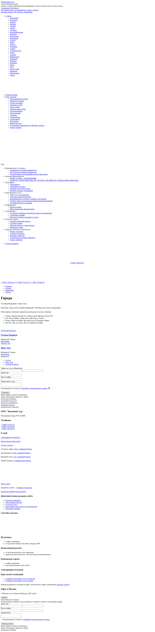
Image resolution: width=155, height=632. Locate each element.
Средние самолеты (17, 234)
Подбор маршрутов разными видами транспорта (29, 174)
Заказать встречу (63, 585)
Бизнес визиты (15, 127)
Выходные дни (16, 123)
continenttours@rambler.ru (10, 437)
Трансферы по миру (17, 187)
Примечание (6, 613)
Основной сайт (11, 504)
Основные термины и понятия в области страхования (31, 213)
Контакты (14, 8)
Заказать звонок (7, 445)
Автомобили (15, 184)
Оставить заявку (16, 223)
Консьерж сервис (16, 227)
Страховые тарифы (17, 215)
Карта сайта (5, 484)
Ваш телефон (6, 377)
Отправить (5, 392)
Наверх (4, 597)
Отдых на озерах (16, 103)
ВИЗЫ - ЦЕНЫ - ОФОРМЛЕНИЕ (23, 178)
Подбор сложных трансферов (21, 191)
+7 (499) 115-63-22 (23, 282)
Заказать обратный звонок (20, 221)
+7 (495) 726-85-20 (37, 282)
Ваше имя (5, 373)
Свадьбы (13, 115)
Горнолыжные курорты (19, 99)
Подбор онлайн (11, 95)
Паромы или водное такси (20, 189)
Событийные (15, 117)
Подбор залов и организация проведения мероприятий (31, 201)
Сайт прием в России (13, 502)
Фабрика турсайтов (24, 488)
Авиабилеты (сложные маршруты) (23, 170)
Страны (8, 16)
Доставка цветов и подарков (21, 203)
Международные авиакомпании (22, 209)
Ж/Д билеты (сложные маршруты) (23, 172)
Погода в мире (15, 207)
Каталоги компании (13, 500)
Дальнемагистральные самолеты (22, 238)
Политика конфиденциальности (13, 492)
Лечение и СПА (16, 105)
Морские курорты (17, 101)
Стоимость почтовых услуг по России (20, 579)
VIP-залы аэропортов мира (20, 197)
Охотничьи (14, 121)
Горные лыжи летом (18, 109)
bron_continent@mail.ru (23, 449)
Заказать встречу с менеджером (22, 225)
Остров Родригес (9, 335)
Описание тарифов (12, 509)
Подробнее (5, 341)
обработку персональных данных (35, 388)
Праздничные (15, 113)
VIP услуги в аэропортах (19, 195)
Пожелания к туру (8, 381)
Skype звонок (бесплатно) (11, 441)
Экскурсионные (16, 111)
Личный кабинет (12, 244)
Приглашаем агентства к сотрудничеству (21, 507)
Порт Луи (6, 348)
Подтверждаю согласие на (24, 388)
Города (8, 360)
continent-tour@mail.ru (22, 461)
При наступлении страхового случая (24, 217)
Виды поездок (10, 97)
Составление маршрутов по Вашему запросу (27, 125)
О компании (5, 8)
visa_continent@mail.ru (22, 457)
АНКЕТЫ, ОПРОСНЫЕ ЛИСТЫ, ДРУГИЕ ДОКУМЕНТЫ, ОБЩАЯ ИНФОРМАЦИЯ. (44, 180)
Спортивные (15, 119)
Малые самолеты (16, 232)
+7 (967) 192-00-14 (8, 282)
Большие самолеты (17, 236)
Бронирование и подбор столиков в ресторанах (28, 199)
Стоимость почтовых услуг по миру (19, 581)
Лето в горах (15, 107)
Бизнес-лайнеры (16, 240)
